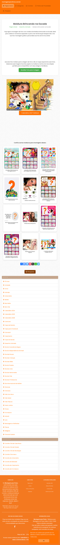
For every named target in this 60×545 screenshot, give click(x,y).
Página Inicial (8, 6)
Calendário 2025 (9, 314)
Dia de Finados (9, 365)
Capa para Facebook (11, 329)
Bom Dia (7, 307)
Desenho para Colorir (49, 491)
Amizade (7, 285)
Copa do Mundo (9, 340)
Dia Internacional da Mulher (13, 383)
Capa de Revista (9, 325)
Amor (6, 289)
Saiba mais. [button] (33, 536)
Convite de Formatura (11, 469)
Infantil (6, 416)
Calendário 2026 (9, 318)
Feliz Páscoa (8, 402)
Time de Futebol (9, 434)
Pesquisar (7, 11)
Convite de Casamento (11, 465)
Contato (30, 6)
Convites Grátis (49, 488)
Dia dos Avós (8, 369)
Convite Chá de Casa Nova (12, 443)
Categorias (20, 6)
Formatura (7, 412)
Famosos (7, 391)
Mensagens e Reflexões (11, 423)
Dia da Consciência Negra (12, 347)
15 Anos (6, 281)
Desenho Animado (24, 27)
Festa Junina (8, 405)
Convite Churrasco (10, 454)
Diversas (7, 387)
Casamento (8, 336)
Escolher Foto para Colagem (30, 70)
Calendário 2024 (9, 311)
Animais (7, 292)
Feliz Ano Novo (9, 394)
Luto (5, 420)
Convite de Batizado (10, 462)
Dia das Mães (8, 361)
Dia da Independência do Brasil (14, 351)
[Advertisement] (30, 49)
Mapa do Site (21, 534)
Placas (6, 427)
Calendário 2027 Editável (30, 113)
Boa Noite (7, 303)
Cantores (7, 321)
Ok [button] (44, 540)
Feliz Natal (7, 398)
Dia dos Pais (8, 376)
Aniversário (8, 296)
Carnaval (7, 332)
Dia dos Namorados (10, 372)
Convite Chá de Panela (11, 447)
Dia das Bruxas (9, 354)
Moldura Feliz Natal (49, 485)
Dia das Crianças (9, 358)
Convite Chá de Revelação (12, 451)
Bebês (6, 300)
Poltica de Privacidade (43, 6)
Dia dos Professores (10, 380)
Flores (6, 409)
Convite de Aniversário (11, 458)
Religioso (7, 431)
